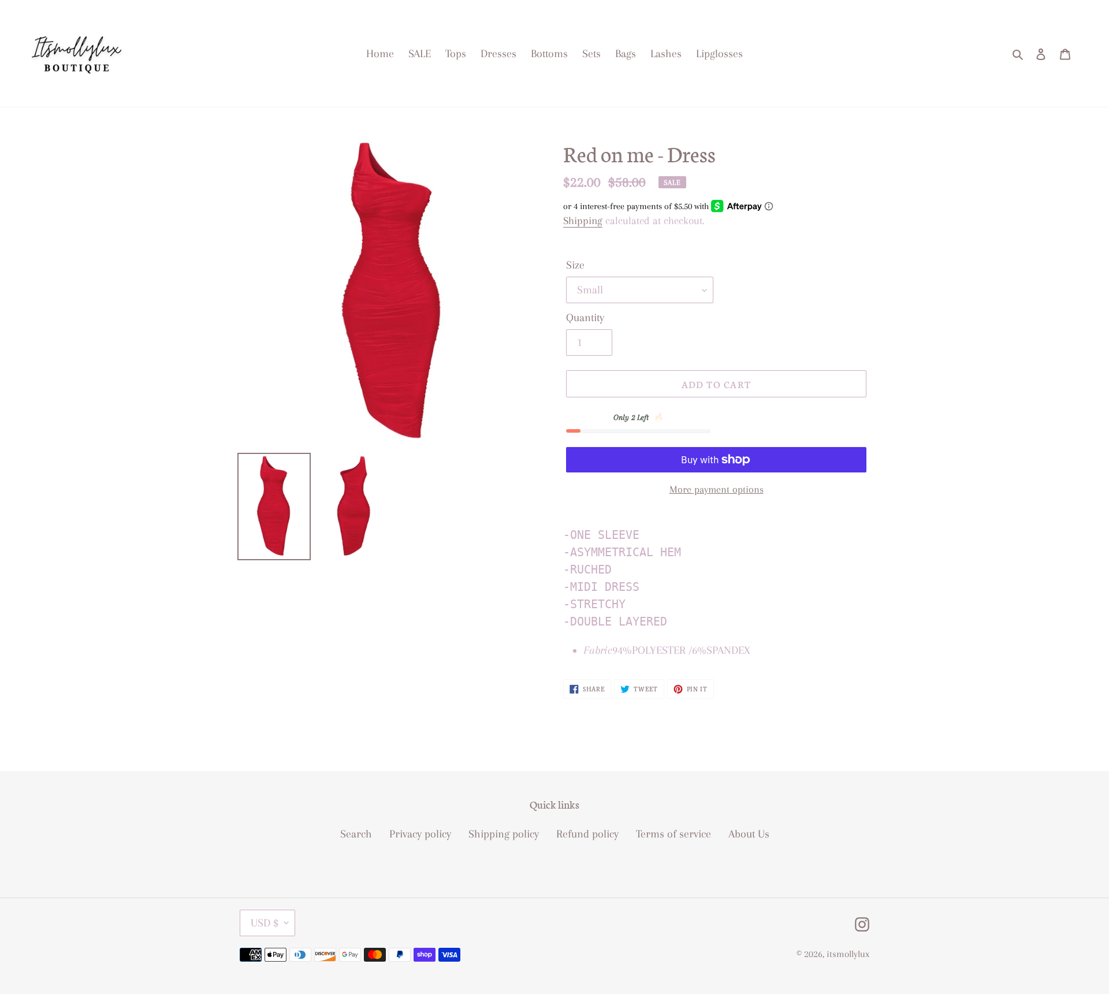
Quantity (585, 317)
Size (575, 265)
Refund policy (587, 834)
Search (356, 834)
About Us (748, 834)
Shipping (582, 220)
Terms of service (673, 834)
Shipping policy (503, 834)
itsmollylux (848, 953)
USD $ (264, 923)
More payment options (716, 489)
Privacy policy (420, 834)
